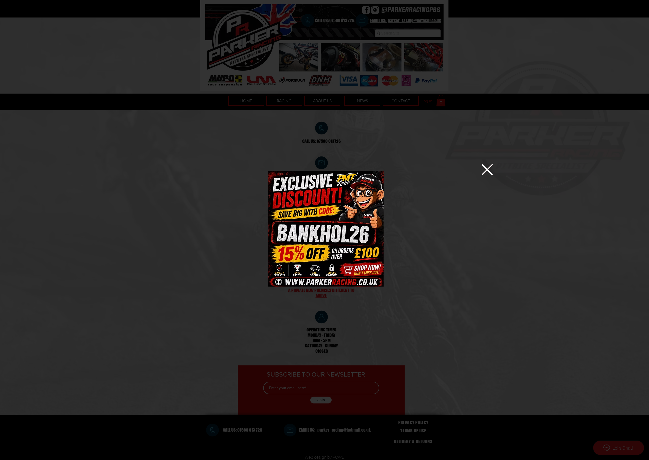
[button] (487, 169)
